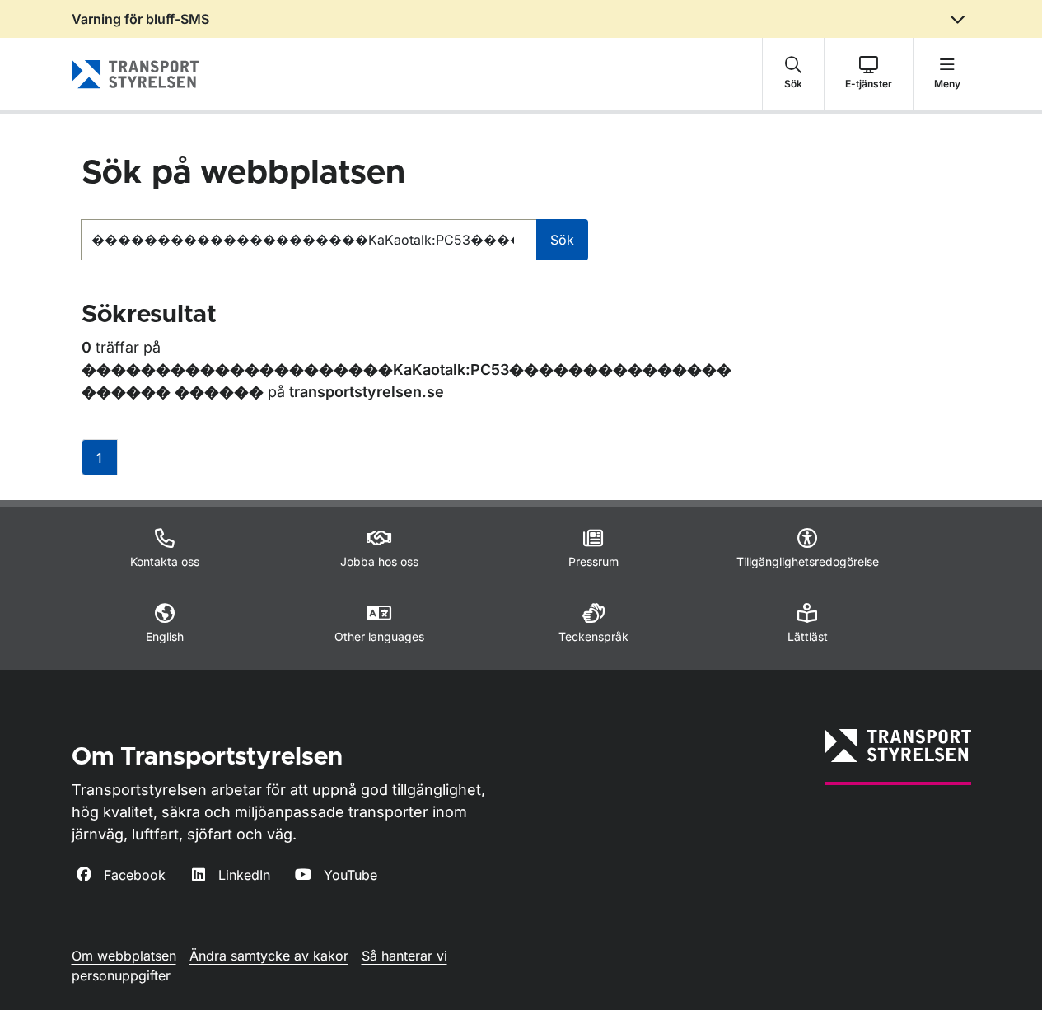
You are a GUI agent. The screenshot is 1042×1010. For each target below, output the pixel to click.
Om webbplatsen (124, 955)
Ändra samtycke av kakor (268, 955)
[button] (793, 74)
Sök (562, 239)
